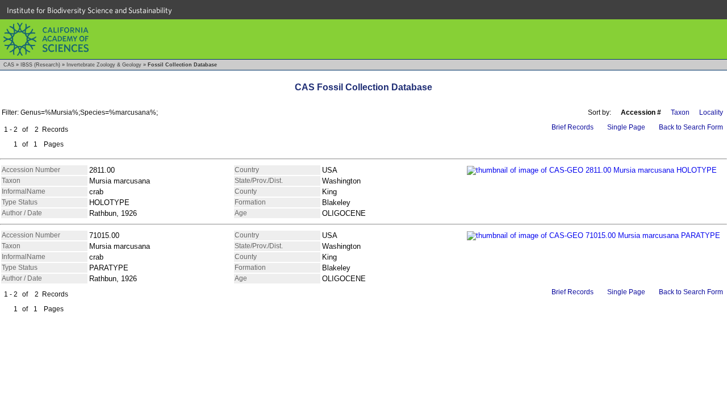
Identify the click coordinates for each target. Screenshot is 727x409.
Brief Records (572, 127)
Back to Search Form (691, 127)
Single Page (626, 127)
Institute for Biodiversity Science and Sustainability (89, 10)
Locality (711, 112)
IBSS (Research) (40, 65)
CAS (8, 65)
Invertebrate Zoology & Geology (103, 65)
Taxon (680, 112)
